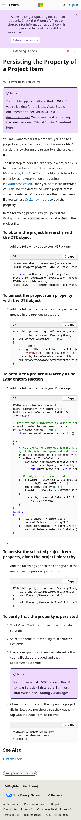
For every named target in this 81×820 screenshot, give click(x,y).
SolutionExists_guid (39, 688)
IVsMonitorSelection (17, 184)
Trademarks (31, 814)
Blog (54, 804)
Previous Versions (35, 804)
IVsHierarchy (12, 173)
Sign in (73, 5)
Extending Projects (25, 51)
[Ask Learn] (68, 51)
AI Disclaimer (11, 804)
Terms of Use (11, 814)
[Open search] (64, 5)
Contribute (10, 809)
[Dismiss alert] (76, 15)
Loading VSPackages (53, 693)
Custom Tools (12, 759)
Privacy (25, 809)
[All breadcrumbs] (6, 51)
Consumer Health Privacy (53, 809)
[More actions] (74, 51)
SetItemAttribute (37, 199)
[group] (44, 274)
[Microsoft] (40, 5)
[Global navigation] (4, 5)
